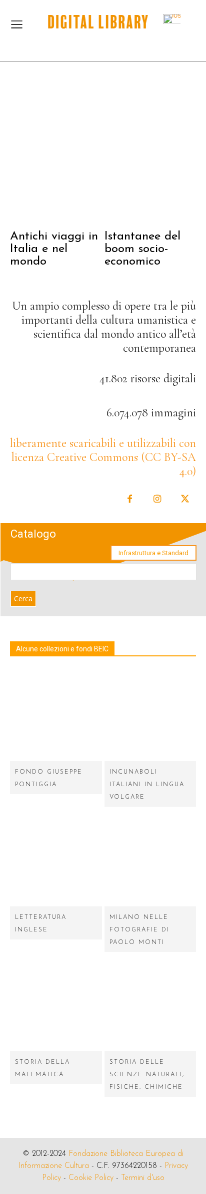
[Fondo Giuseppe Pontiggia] (56, 715)
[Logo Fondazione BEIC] (98, 22)
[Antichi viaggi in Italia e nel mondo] (56, 151)
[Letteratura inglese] (56, 860)
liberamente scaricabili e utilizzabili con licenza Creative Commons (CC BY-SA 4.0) (103, 457)
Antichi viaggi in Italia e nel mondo (54, 249)
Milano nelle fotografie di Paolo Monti (140, 929)
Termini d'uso (142, 1178)
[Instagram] (157, 499)
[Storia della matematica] (56, 1006)
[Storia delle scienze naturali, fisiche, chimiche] (150, 1006)
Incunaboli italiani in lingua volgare (147, 784)
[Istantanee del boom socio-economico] (150, 151)
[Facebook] (129, 499)
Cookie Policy (91, 1178)
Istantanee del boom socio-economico (142, 249)
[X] (185, 499)
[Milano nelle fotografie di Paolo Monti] (150, 860)
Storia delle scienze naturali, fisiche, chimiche (147, 1074)
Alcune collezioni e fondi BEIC (62, 649)
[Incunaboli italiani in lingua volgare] (150, 715)
